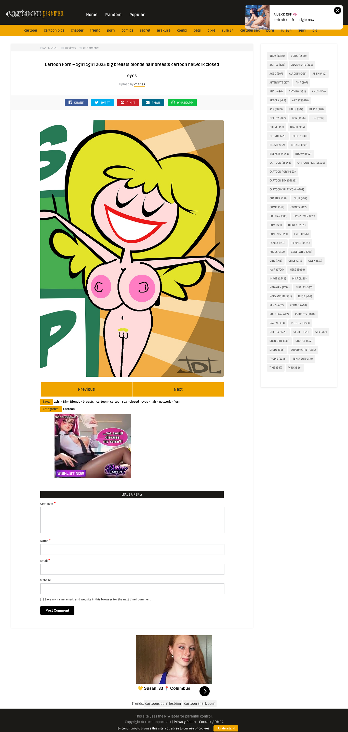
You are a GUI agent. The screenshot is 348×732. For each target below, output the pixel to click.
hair (153, 402)
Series (301, 332)
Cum (276, 225)
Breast (299, 145)
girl (276, 260)
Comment (48, 503)
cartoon (30, 30)
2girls (277, 64)
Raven (277, 323)
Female (300, 243)
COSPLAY (278, 216)
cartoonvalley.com (287, 189)
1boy (277, 56)
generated (301, 252)
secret (145, 30)
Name (45, 540)
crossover (304, 216)
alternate (279, 82)
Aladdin (297, 73)
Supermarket (303, 349)
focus (277, 252)
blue (299, 136)
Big (314, 30)
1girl (302, 30)
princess (305, 314)
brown (303, 154)
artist (300, 100)
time (276, 367)
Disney (296, 225)
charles (139, 84)
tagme (278, 358)
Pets (197, 30)
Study (277, 349)
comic (277, 207)
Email (45, 560)
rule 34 (228, 30)
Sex (321, 332)
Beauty (278, 118)
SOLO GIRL (279, 341)
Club (300, 198)
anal (276, 91)
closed (134, 402)
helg (297, 269)
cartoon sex (250, 30)
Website (45, 580)
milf (299, 278)
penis (277, 305)
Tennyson (303, 358)
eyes (144, 402)
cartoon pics (54, 30)
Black (297, 127)
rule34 (286, 30)
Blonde (75, 402)
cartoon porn (283, 171)
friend (95, 30)
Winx (294, 367)
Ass (276, 109)
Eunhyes (279, 234)
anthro (297, 91)
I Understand (226, 728)
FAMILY (277, 243)
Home (91, 14)
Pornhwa (279, 314)
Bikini (277, 127)
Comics (127, 30)
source (304, 341)
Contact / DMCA (211, 722)
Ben (298, 118)
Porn (111, 30)
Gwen (315, 260)
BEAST (316, 109)
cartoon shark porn (199, 703)
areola (278, 100)
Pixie (211, 30)
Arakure (163, 30)
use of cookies (199, 728)
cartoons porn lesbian (163, 703)
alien (319, 73)
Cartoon (69, 409)
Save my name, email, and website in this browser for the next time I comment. (98, 599)
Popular (137, 14)
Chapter (77, 30)
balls (296, 109)
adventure (302, 64)
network (165, 402)
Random (113, 14)
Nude (305, 296)
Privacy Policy (185, 722)
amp (302, 82)
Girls (295, 260)
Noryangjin (281, 296)
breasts (88, 402)
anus (319, 91)
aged (276, 73)
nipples (304, 287)
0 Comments (91, 48)
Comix (182, 30)
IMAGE (278, 278)
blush (277, 145)
